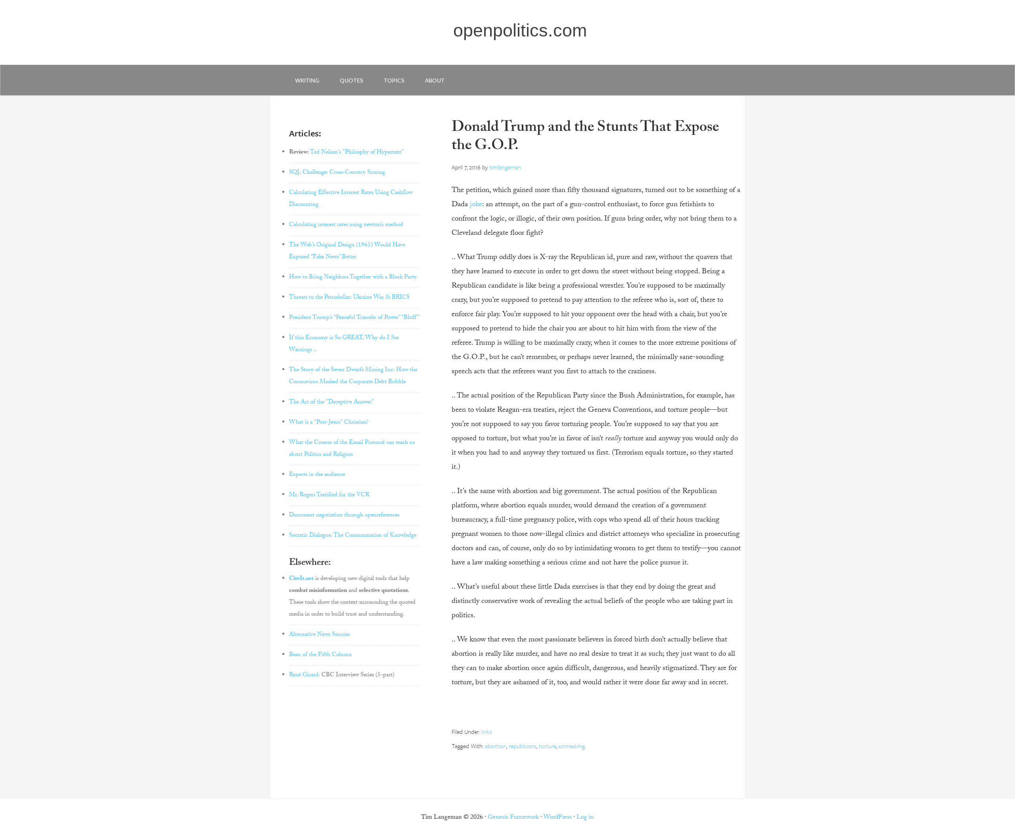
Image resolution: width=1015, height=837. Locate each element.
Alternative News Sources (319, 635)
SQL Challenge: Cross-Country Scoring (337, 173)
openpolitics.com (520, 30)
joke (476, 205)
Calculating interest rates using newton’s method (346, 225)
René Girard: (304, 675)
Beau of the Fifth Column (320, 655)
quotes (351, 80)
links (486, 731)
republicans (522, 745)
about (434, 80)
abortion (495, 745)
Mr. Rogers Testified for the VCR (329, 495)
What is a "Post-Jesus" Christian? (329, 423)
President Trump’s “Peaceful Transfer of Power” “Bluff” (354, 318)
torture (547, 745)
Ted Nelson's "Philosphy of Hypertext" (357, 153)
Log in (585, 817)
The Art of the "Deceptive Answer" (331, 402)
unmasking (572, 745)
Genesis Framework (513, 817)
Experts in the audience (317, 475)
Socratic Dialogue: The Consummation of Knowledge (352, 536)
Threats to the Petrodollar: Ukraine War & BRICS (349, 298)
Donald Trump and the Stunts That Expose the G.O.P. (585, 138)
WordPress (558, 817)
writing (307, 80)
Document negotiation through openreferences (344, 516)
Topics (394, 80)
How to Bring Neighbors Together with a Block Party (353, 278)
